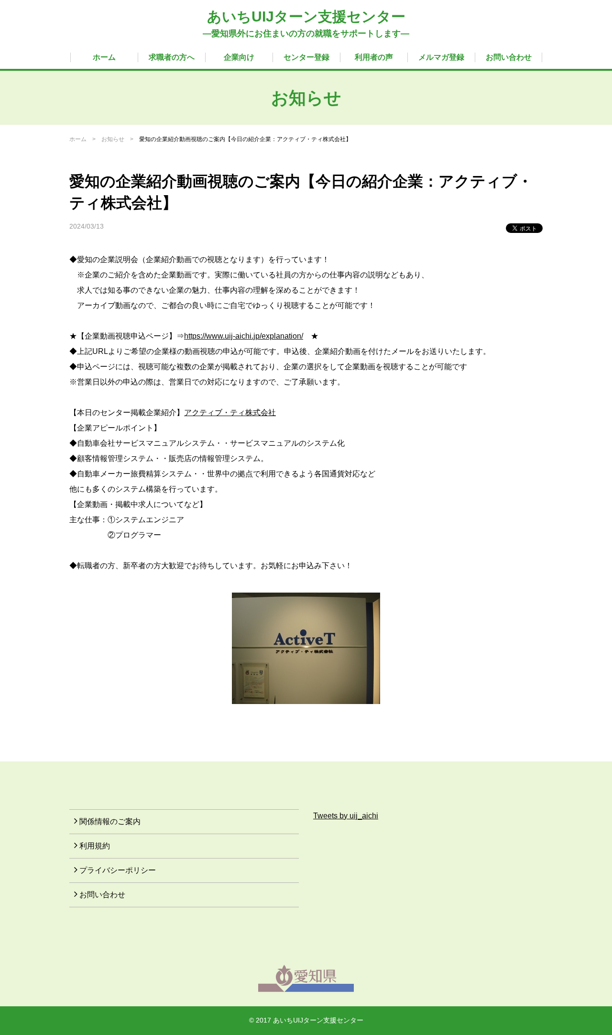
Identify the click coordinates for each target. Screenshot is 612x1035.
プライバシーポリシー (117, 870)
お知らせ (112, 139)
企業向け (239, 57)
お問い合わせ (509, 57)
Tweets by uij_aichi (345, 816)
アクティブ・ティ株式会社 (230, 412)
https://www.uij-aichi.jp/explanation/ (243, 336)
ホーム (104, 57)
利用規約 (94, 846)
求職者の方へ (172, 57)
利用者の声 (374, 57)
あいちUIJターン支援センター (306, 16)
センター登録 (306, 57)
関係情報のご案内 (110, 821)
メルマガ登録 (441, 57)
